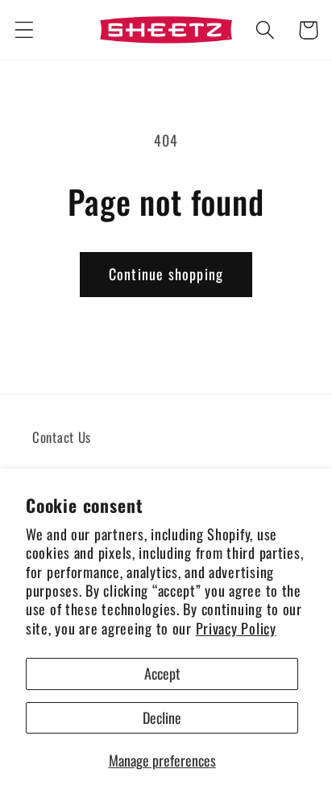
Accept (162, 673)
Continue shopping (166, 273)
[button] (24, 30)
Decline (162, 717)
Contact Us (61, 437)
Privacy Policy (236, 628)
